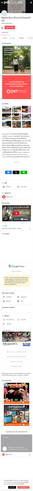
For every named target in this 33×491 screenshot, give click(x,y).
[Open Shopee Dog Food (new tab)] (16, 415)
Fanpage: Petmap (17, 366)
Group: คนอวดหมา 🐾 (17, 361)
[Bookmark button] (29, 454)
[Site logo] (13, 2)
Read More (16, 162)
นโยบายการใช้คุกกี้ (25, 482)
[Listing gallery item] (6, 109)
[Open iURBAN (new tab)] (16, 60)
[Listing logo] (4, 13)
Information (5, 32)
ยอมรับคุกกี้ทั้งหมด (23, 487)
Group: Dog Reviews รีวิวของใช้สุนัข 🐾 (17, 357)
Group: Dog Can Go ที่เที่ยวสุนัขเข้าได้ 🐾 (17, 352)
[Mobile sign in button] (31, 2)
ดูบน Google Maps (17, 271)
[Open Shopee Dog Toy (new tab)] (16, 393)
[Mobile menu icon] (2, 2)
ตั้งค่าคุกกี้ (22, 484)
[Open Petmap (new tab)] (16, 87)
